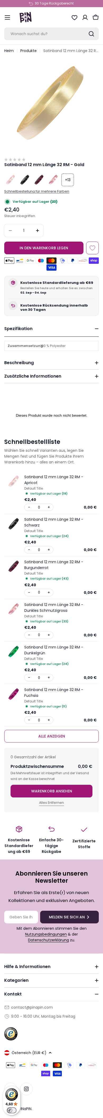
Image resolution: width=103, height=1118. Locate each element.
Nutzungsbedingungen (46, 934)
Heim (9, 50)
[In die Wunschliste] (92, 248)
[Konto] (85, 17)
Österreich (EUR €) (29, 1052)
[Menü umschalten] (7, 17)
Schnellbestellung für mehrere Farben (36, 191)
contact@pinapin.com (32, 1007)
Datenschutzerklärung (48, 940)
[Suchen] (91, 34)
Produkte (28, 50)
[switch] (11, 1110)
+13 (68, 179)
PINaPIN (24, 1108)
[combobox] (51, 33)
